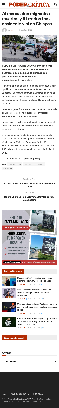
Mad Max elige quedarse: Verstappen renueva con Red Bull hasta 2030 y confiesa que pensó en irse (37, 306)
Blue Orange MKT (24, 399)
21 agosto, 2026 (33, 284)
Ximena (22, 284)
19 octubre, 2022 (25, 30)
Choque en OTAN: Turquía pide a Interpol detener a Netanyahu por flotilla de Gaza (34, 279)
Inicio (4, 394)
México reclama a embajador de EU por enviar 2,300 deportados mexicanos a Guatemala (34, 292)
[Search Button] (55, 4)
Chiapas (27, 164)
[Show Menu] (3, 4)
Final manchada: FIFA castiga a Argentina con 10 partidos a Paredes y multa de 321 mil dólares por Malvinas (37, 321)
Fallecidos (38, 164)
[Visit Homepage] (29, 4)
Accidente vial (15, 164)
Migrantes (7, 168)
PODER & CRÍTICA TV (19, 394)
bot (12, 30)
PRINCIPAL (38, 394)
